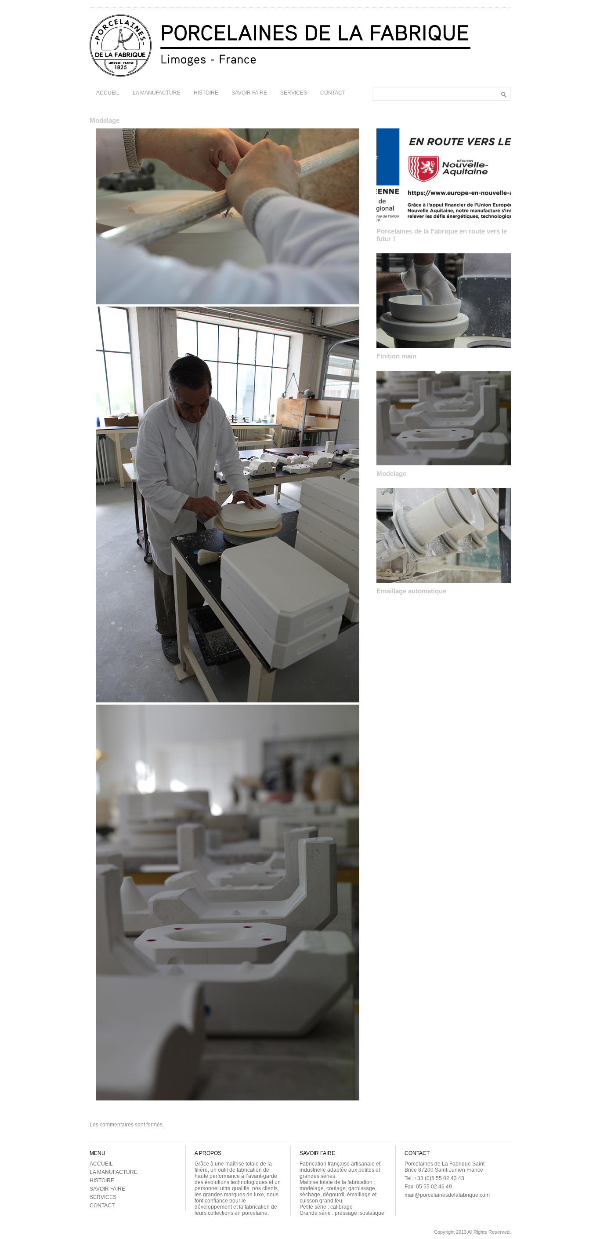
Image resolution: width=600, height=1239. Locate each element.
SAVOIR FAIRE (249, 93)
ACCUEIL (107, 93)
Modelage (391, 473)
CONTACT (332, 93)
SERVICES (293, 93)
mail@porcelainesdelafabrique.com (447, 1195)
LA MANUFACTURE (157, 93)
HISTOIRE (206, 93)
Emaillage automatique (411, 591)
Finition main (396, 356)
